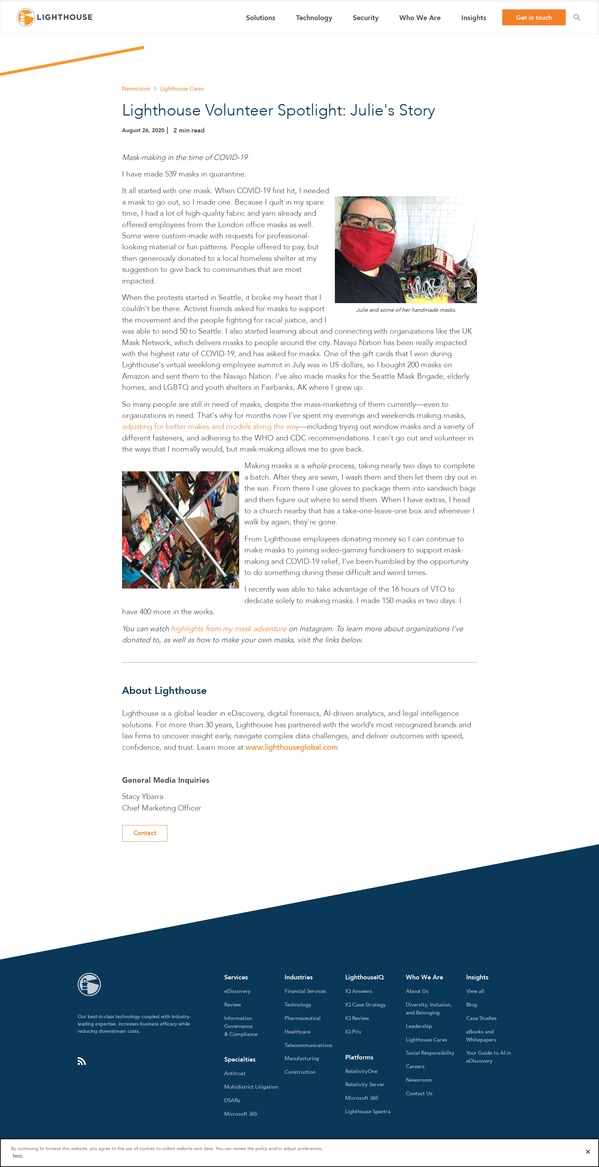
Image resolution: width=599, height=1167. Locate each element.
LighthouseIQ (364, 977)
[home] (55, 17)
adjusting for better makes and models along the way (210, 426)
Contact (144, 833)
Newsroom (136, 89)
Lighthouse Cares (182, 89)
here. (18, 1155)
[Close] (588, 1151)
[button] (261, 17)
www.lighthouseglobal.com (291, 747)
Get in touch (534, 18)
